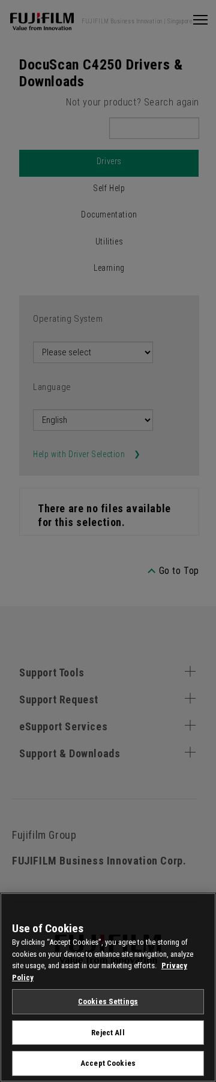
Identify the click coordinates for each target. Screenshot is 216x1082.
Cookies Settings (108, 1001)
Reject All (107, 1032)
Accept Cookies (108, 1063)
